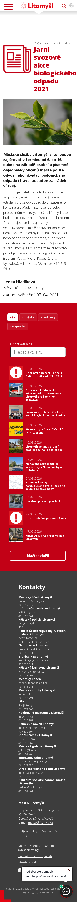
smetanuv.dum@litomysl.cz (35, 761)
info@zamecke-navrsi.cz (33, 727)
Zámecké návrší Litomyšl (36, 724)
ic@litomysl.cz (27, 612)
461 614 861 (25, 791)
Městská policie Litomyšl (36, 619)
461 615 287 (25, 720)
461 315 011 (25, 686)
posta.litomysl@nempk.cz (33, 649)
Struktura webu (28, 862)
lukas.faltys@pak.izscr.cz (33, 660)
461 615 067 (25, 743)
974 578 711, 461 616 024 (33, 642)
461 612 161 (25, 616)
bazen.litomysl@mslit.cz (32, 683)
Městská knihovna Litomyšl (38, 668)
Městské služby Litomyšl (36, 690)
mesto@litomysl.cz (40, 823)
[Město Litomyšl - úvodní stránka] (37, 5)
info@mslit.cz (26, 694)
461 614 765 (25, 754)
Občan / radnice (44, 43)
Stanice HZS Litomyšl (33, 656)
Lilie (21, 701)
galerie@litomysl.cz (30, 750)
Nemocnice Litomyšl (33, 645)
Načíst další (38, 556)
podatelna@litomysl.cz (32, 601)
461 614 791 (25, 698)
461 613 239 (25, 765)
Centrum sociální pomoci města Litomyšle (42, 781)
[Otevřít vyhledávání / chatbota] (64, 5)
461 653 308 (25, 709)
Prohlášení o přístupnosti (35, 856)
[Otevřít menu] (8, 7)
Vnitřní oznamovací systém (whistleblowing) (36, 848)
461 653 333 (25, 605)
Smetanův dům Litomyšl (36, 758)
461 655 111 (25, 653)
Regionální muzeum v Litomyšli (41, 713)
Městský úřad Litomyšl (35, 597)
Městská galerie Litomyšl (37, 746)
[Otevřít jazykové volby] (71, 5)
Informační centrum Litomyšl (39, 608)
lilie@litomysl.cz (28, 705)
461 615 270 (25, 776)
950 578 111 (25, 664)
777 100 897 (25, 731)
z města (28, 317)
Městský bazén (29, 679)
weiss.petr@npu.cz (30, 739)
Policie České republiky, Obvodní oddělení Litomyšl (42, 632)
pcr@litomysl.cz (28, 637)
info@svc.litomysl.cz (30, 772)
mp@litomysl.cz (27, 623)
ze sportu (17, 326)
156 (20, 627)
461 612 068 (25, 675)
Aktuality (64, 43)
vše (12, 317)
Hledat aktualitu (21, 344)
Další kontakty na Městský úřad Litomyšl (39, 833)
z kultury (48, 317)
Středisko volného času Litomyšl (42, 769)
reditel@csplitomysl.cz (32, 787)
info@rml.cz (25, 716)
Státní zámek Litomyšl (35, 735)
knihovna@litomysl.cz (31, 671)
